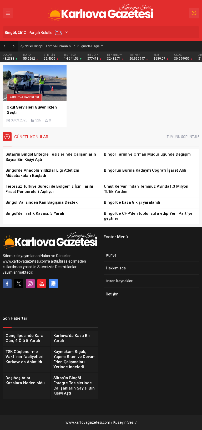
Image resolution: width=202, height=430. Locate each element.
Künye (111, 255)
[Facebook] (7, 283)
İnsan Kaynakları (119, 281)
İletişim (112, 294)
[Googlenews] (53, 283)
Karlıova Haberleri (24, 97)
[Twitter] (18, 283)
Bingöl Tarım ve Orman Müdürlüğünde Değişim (64, 46)
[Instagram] (30, 283)
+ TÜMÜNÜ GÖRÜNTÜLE (181, 137)
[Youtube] (41, 283)
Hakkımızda (116, 268)
